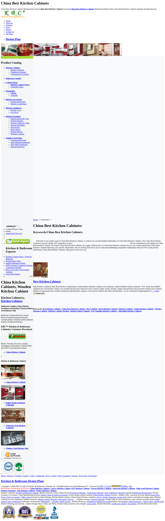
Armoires (14, 95)
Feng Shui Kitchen (13, 274)
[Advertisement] (10, 186)
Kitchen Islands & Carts (20, 119)
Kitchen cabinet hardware (131, 502)
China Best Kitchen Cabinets (82, 9)
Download (92, 476)
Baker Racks (15, 130)
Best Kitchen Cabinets (47, 281)
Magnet (41, 499)
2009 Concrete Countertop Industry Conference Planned (19, 266)
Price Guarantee (64, 476)
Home (8, 21)
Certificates (40, 476)
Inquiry (8, 30)
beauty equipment (109, 497)
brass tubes (62, 499)
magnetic (55, 502)
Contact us (10, 32)
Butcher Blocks (16, 132)
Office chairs (26, 497)
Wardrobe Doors (17, 87)
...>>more (155, 291)
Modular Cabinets (17, 134)
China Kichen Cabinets (102, 495)
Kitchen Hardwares (18, 102)
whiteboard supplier (103, 502)
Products (9, 25)
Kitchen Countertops (18, 104)
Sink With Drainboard (19, 145)
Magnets (121, 493)
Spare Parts (155, 495)
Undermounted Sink (18, 140)
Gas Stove (14, 112)
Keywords (83, 476)
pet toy (99, 497)
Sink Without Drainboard (20, 142)
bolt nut (70, 499)
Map (126, 486)
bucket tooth (159, 502)
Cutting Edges (147, 502)
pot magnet (63, 495)
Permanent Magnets (77, 493)
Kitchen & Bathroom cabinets (27, 493)
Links (32, 476)
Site (123, 486)
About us (9, 23)
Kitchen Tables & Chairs (20, 123)
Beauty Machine (51, 499)
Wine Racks (15, 127)
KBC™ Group (105, 486)
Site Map (9, 34)
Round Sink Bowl (18, 147)
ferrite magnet (65, 502)
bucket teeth (121, 497)
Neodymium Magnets (95, 493)
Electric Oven (16, 110)
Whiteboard (45, 502)
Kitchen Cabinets (11, 301)
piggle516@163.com (14, 234)
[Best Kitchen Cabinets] (40, 277)
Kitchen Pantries (17, 121)
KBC (24, 486)
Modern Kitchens (17, 70)
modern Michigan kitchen (15, 263)
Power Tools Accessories (10, 497)
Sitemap (75, 476)
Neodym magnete (97, 499)
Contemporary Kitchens (20, 74)
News (8, 27)
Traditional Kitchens (18, 72)
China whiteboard (14, 502)
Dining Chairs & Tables (50, 495)
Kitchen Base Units (13, 261)
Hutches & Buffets (18, 125)
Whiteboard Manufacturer (142, 493)
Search (54, 476)
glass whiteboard (110, 493)
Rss (130, 486)
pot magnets (131, 504)
